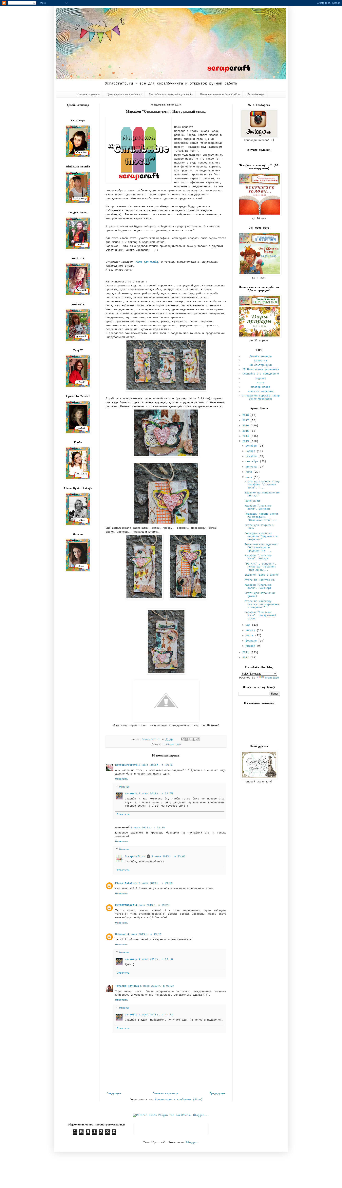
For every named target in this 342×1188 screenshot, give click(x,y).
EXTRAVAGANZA (124, 905)
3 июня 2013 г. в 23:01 (168, 856)
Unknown (120, 934)
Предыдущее (217, 1093)
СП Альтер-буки (261, 365)
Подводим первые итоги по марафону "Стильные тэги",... (261, 517)
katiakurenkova (126, 765)
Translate (272, 677)
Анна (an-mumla (147, 261)
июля (250, 471)
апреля (251, 630)
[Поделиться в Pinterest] (198, 739)
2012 (246, 652)
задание (260, 378)
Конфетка (260, 360)
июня (250, 477)
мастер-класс (260, 387)
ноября (251, 451)
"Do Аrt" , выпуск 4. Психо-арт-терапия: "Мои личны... (260, 566)
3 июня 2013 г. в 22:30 (148, 827)
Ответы (124, 786)
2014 (246, 436)
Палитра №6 (252, 500)
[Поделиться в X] (190, 739)
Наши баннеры (256, 94)
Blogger (191, 1142)
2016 (246, 425)
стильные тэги (172, 744)
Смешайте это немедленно (260, 373)
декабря (252, 445)
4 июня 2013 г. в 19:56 (156, 959)
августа (252, 466)
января (251, 645)
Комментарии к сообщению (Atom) (178, 1099)
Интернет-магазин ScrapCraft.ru (220, 94)
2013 (246, 441)
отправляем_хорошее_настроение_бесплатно (261, 397)
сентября (253, 461)
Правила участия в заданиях (124, 94)
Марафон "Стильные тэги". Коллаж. (258, 557)
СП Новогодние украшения (260, 369)
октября (252, 456)
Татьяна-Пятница (127, 986)
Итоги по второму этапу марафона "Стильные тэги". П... (262, 484)
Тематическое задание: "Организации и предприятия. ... (261, 547)
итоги (261, 382)
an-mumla (131, 793)
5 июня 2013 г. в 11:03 (156, 1014)
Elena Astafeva (126, 883)
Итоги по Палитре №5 (260, 580)
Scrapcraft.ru (135, 856)
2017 (246, 420)
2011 (246, 657)
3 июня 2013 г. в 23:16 (156, 883)
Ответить (121, 778)
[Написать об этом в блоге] (186, 739)
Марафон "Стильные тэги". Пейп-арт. (259, 587)
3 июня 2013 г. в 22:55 (156, 793)
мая (249, 624)
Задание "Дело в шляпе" (262, 574)
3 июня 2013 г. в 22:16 (156, 765)
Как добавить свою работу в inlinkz (171, 94)
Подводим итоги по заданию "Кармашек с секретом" (261, 536)
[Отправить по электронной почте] (183, 739)
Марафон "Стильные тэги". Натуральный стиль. (260, 615)
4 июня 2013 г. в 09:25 (152, 905)
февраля (252, 640)
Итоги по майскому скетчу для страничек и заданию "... (262, 604)
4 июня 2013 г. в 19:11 (144, 934)
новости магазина (260, 391)
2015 (246, 431)
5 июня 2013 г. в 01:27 (157, 986)
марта (250, 635)
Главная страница (88, 94)
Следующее (114, 1093)
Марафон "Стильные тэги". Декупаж (258, 507)
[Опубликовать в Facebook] (194, 739)
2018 (246, 415)
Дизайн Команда (261, 356)
